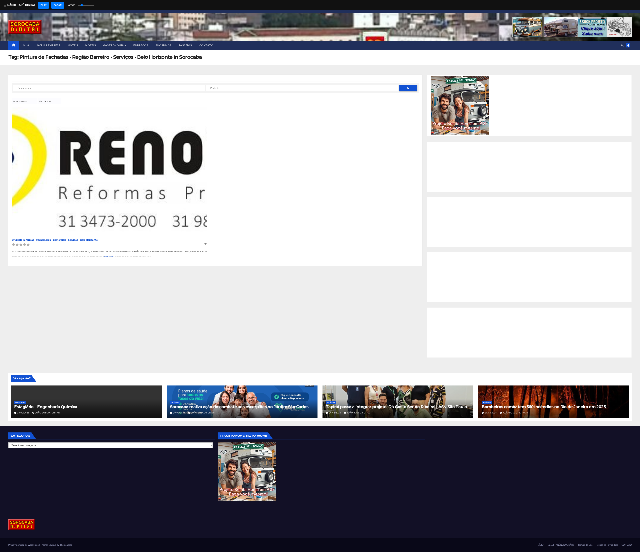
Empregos (20, 402)
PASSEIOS (185, 45)
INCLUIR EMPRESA (49, 45)
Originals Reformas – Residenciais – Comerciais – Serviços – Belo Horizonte (55, 239)
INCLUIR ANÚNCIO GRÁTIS (560, 545)
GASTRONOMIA (113, 45)
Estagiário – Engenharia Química (45, 406)
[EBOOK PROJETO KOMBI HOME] (460, 105)
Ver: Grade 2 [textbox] (46, 101)
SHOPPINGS (163, 45)
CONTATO (206, 45)
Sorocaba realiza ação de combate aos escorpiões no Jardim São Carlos (239, 406)
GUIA (26, 45)
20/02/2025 (23, 413)
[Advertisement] (529, 166)
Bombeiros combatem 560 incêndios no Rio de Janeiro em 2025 (544, 406)
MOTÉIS (90, 45)
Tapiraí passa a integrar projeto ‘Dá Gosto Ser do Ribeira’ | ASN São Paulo (396, 406)
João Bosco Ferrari (47, 413)
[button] (622, 45)
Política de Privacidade (607, 545)
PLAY (43, 5)
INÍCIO (540, 545)
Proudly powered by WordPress (23, 545)
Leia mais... (109, 256)
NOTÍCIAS (175, 402)
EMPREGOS (140, 45)
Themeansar (66, 545)
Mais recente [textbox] (20, 101)
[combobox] (24, 101)
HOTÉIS (73, 45)
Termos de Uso (585, 545)
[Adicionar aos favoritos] (205, 244)
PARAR (58, 5)
